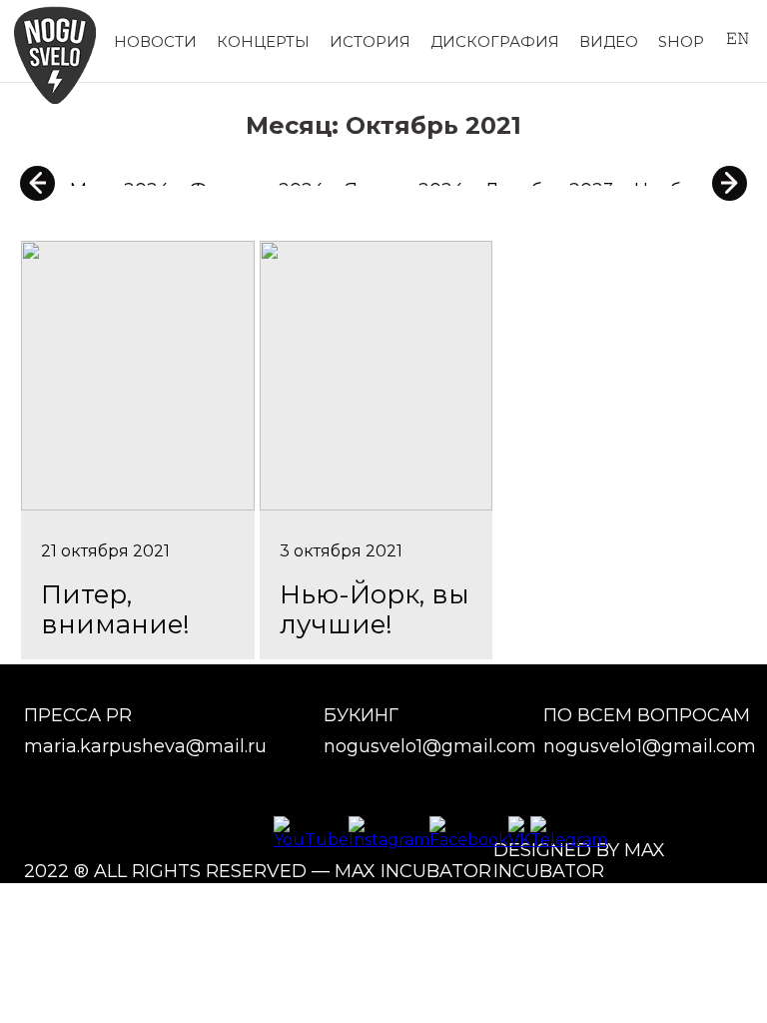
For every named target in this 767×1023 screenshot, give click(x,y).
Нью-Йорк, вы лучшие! (374, 609)
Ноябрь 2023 (693, 190)
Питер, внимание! (115, 609)
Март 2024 (120, 190)
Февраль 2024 (257, 190)
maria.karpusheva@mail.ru (145, 746)
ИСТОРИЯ (370, 41)
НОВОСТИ (155, 41)
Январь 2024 (404, 190)
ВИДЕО (608, 41)
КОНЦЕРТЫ (263, 41)
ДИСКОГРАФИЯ (494, 41)
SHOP (681, 41)
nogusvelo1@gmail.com (430, 746)
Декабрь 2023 (549, 190)
